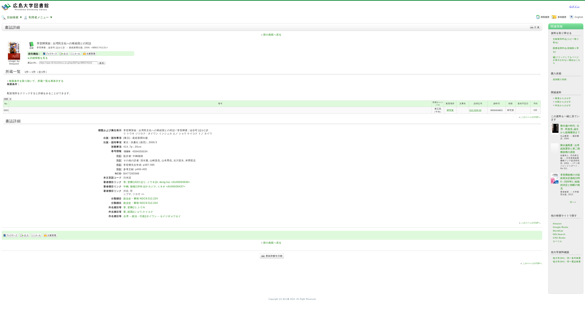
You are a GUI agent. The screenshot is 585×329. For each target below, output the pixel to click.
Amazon (557, 223)
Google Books (560, 227)
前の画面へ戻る (272, 34)
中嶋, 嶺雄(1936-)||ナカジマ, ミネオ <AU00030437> (154, 186)
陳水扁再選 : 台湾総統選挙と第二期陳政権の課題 (570, 148)
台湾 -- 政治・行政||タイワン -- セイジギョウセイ (152, 216)
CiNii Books (559, 238)
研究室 (450, 110)
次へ (572, 202)
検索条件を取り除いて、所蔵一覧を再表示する (36, 81)
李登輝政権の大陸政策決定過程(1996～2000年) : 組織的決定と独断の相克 (570, 181)
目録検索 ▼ (14, 17)
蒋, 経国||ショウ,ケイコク (138, 211)
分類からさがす (563, 102)
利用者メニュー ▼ (40, 17)
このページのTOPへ (531, 117)
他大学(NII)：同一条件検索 (567, 258)
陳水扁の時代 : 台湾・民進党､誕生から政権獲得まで (570, 129)
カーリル (557, 241)
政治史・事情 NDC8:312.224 (140, 198)
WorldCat (558, 231)
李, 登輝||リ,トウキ (134, 207)
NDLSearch (559, 234)
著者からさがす (563, 98)
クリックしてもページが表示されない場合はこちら (566, 60)
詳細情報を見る (39, 58)
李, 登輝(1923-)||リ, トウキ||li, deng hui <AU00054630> (156, 182)
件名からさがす (563, 105)
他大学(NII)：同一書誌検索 (567, 261)
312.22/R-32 (475, 110)
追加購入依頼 (560, 79)
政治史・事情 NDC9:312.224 (140, 203)
